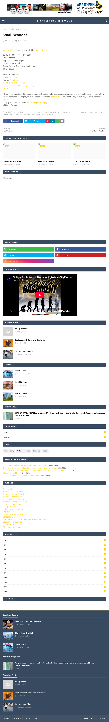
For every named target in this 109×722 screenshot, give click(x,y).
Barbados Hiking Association (15, 501)
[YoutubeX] (80, 261)
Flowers (65, 112)
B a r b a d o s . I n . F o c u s (54, 20)
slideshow (14, 77)
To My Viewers (21, 328)
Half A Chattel (21, 393)
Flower (57, 112)
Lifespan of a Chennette (13, 522)
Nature (5, 114)
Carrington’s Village (24, 351)
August (16, 112)
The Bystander (9, 511)
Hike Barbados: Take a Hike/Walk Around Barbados (25, 519)
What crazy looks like (12, 527)
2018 (55, 549)
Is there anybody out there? (14, 509)
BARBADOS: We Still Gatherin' (28, 621)
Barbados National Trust (13, 494)
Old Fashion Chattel (24, 633)
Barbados (24, 112)
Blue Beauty (20, 371)
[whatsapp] (28, 249)
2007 (55, 587)
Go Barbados (8, 524)
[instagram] (28, 261)
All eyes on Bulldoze (11, 473)
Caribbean (38, 112)
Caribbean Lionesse (11, 517)
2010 (55, 573)
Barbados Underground (13, 491)
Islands (90, 112)
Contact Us (102, 718)
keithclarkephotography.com (39, 102)
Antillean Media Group (12, 496)
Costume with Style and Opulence (30, 340)
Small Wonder (9, 50)
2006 (55, 591)
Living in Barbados (10, 506)
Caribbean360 (8, 489)
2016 (55, 554)
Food (45, 451)
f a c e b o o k (8, 88)
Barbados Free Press (12, 504)
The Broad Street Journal (13, 499)
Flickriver (13, 80)
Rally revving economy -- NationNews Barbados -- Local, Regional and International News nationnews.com (54, 664)
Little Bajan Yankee (12, 161)
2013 (55, 563)
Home (5, 29)
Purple (11, 114)
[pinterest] (80, 255)
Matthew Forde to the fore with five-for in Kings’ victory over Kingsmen (33, 470)
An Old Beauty (21, 382)
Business (55, 437)
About (93, 718)
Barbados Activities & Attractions (17, 514)
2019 (55, 545)
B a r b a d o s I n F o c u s (14, 82)
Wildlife (11, 29)
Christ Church (49, 112)
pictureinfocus (41, 50)
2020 (55, 540)
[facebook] (80, 249)
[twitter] (28, 255)
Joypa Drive (99, 112)
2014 (55, 559)
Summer (19, 114)
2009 (10, 112)
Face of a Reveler (46, 161)
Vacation (27, 114)
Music (55, 432)
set (17, 74)
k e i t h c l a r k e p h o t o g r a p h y (18, 85)
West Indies (36, 114)
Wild (43, 114)
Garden (83, 112)
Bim (31, 112)
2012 (55, 568)
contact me (56, 96)
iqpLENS (8, 41)
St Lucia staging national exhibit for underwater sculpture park (29, 468)
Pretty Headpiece (82, 161)
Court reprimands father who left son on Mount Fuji (25, 465)
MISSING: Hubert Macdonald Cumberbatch (21, 475)
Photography (9, 451)
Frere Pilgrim (74, 112)
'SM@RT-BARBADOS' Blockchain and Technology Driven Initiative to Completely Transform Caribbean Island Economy (60, 414)
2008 (55, 582)
